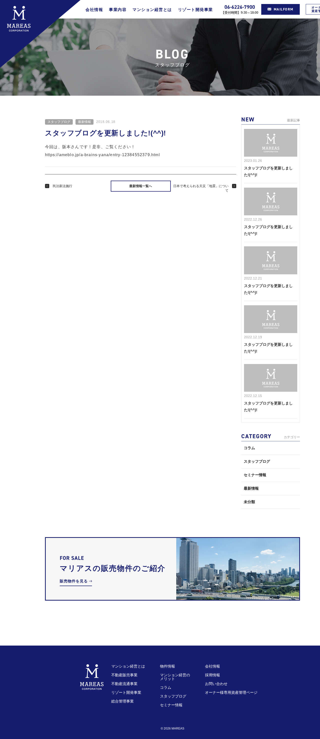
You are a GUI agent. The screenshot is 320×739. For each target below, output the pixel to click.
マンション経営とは (152, 9)
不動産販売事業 (124, 675)
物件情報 (167, 666)
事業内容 (117, 9)
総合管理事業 (122, 701)
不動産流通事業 (124, 684)
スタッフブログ (59, 122)
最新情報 (84, 122)
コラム (249, 448)
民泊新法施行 (62, 186)
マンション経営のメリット (175, 677)
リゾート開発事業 (195, 9)
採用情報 (212, 675)
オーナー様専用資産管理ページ (231, 692)
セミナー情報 (255, 475)
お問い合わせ (216, 684)
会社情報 (94, 9)
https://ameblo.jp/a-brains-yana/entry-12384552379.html (102, 155)
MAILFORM (284, 9)
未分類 (249, 502)
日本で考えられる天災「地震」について (200, 188)
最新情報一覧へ (140, 186)
